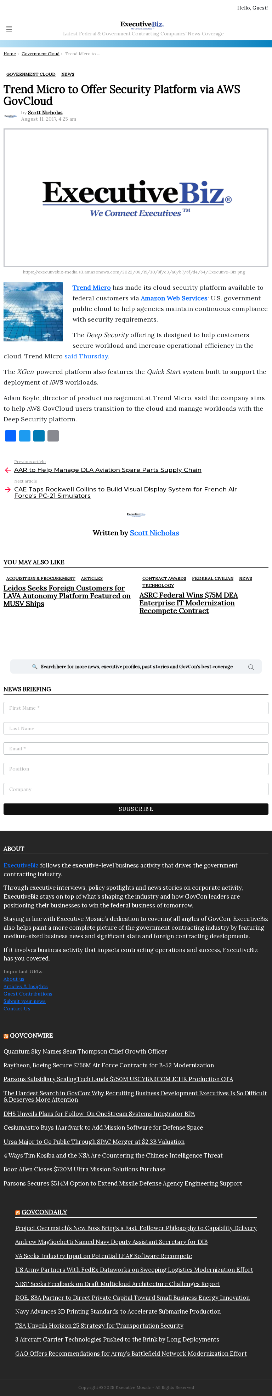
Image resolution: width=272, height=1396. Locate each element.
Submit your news (25, 1001)
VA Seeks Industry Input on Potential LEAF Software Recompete (103, 1256)
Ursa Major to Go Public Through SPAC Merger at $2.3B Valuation (94, 1141)
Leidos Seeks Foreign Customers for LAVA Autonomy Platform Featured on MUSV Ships (67, 595)
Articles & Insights (26, 986)
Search (251, 668)
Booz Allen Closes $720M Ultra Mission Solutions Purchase (84, 1169)
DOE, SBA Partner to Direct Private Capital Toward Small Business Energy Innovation (132, 1297)
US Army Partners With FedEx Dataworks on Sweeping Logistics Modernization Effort (134, 1270)
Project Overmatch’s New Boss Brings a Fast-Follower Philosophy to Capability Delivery (136, 1228)
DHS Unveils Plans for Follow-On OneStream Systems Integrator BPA (99, 1114)
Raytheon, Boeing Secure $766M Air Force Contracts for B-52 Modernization (109, 1065)
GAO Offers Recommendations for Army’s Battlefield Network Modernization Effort (131, 1353)
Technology (158, 585)
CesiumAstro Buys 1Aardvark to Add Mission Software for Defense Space (103, 1127)
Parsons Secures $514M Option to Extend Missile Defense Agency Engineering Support (123, 1183)
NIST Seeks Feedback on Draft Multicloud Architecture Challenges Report (117, 1284)
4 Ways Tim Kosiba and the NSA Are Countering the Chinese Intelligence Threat (113, 1155)
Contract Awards (164, 578)
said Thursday (86, 356)
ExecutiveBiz (21, 865)
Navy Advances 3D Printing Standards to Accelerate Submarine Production (118, 1311)
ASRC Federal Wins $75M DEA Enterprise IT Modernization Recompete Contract (189, 602)
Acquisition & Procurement (40, 578)
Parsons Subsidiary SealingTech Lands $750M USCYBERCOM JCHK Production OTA (118, 1079)
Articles (92, 578)
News (245, 578)
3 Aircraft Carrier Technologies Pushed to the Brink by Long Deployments (117, 1339)
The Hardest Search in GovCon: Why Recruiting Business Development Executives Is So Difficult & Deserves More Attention (135, 1096)
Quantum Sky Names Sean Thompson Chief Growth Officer (85, 1051)
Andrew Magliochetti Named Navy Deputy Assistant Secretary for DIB (111, 1242)
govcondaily (44, 1212)
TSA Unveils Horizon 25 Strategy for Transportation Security (99, 1325)
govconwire (31, 1035)
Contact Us (17, 1008)
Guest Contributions (28, 994)
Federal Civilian (212, 578)
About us (14, 979)
